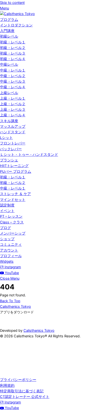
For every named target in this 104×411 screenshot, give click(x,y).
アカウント (9, 250)
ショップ (7, 239)
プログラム (9, 19)
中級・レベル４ (12, 87)
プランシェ (9, 160)
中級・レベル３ (12, 81)
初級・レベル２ (12, 48)
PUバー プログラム (15, 171)
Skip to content (12, 2)
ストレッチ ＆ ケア (15, 194)
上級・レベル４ (12, 115)
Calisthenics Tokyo (38, 330)
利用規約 (7, 385)
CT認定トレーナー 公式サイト (24, 397)
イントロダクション (16, 25)
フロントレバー (12, 143)
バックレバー (11, 149)
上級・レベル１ (12, 98)
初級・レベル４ (12, 59)
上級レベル (9, 93)
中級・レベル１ (12, 70)
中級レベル (9, 64)
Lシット (6, 137)
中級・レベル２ (12, 76)
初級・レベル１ (12, 42)
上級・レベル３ (12, 109)
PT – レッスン (11, 216)
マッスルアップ (12, 126)
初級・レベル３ (12, 53)
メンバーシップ (12, 233)
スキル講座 (9, 121)
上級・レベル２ (12, 104)
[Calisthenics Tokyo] (17, 14)
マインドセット (12, 200)
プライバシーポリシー (18, 380)
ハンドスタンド (12, 132)
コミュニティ (11, 244)
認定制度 (7, 205)
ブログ (5, 228)
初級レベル (9, 36)
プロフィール (11, 256)
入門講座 (7, 31)
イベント (7, 211)
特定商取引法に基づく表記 (22, 391)
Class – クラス (12, 222)
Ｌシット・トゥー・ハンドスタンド (29, 154)
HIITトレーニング (14, 166)
